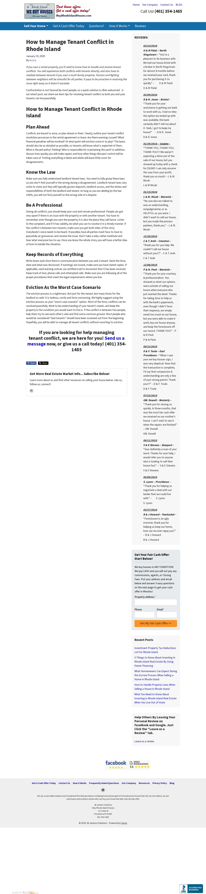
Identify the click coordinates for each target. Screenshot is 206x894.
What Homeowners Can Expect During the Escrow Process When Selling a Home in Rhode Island (155, 675)
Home (136, 5)
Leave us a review (144, 741)
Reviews (140, 26)
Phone (138, 609)
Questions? (96, 26)
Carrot (124, 823)
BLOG (179, 5)
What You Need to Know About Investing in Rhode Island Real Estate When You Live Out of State (155, 698)
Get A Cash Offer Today (68, 26)
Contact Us (166, 5)
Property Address (145, 597)
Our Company (150, 5)
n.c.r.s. (33, 60)
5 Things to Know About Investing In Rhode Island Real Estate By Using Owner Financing (154, 662)
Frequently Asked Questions (104, 783)
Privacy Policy (159, 783)
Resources (144, 783)
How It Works (118, 26)
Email (160, 609)
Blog (172, 783)
